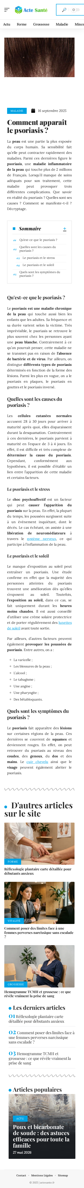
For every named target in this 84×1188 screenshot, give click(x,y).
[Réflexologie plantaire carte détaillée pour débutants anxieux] (39, 844)
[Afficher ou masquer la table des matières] (53, 228)
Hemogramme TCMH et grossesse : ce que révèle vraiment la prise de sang (37, 993)
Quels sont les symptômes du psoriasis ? (39, 274)
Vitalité (14, 920)
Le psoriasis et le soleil (38, 265)
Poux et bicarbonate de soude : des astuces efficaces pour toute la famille (41, 1136)
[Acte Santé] (31, 9)
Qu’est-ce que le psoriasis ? (38, 240)
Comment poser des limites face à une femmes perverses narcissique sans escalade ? (38, 932)
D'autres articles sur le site (38, 809)
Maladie (17, 110)
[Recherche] (64, 9)
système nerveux (41, 539)
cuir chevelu (37, 762)
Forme (13, 861)
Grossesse (16, 984)
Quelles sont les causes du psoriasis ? (37, 249)
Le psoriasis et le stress (39, 258)
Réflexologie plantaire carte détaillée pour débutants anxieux (37, 871)
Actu (20, 1118)
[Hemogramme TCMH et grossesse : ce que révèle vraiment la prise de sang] (39, 966)
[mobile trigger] (8, 9)
